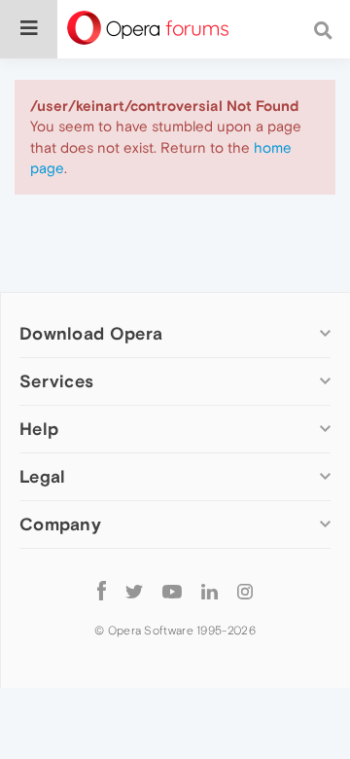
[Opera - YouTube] (172, 590)
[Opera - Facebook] (102, 590)
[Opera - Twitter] (134, 590)
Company (60, 524)
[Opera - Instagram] (245, 590)
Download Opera (90, 333)
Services (56, 381)
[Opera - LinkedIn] (210, 590)
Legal (42, 476)
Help (38, 428)
